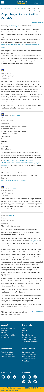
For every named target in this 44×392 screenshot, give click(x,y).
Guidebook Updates (29, 339)
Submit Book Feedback (30, 342)
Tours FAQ (25, 331)
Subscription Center (8, 357)
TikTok (24, 382)
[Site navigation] (2, 2)
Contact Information (8, 328)
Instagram (29, 377)
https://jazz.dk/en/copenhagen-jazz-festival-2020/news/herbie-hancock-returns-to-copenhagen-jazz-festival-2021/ (21, 162)
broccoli (11, 215)
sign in (36, 11)
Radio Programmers (29, 354)
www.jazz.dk (34, 241)
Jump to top (38, 312)
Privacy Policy (14, 391)
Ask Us (24, 333)
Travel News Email (7, 352)
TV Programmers (28, 352)
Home (3, 8)
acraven (14, 71)
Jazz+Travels (16, 115)
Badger (14, 188)
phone (9, 377)
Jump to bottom (37, 22)
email (3, 377)
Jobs (3, 339)
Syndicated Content (29, 357)
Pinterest (29, 382)
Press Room (26, 361)
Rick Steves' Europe (22, 2)
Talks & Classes (27, 335)
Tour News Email (7, 354)
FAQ (23, 328)
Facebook (24, 377)
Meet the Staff (6, 333)
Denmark (21, 8)
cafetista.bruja (13, 26)
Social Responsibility (8, 335)
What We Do (5, 331)
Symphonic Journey (29, 359)
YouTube (35, 377)
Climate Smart (6, 337)
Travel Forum (11, 8)
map (14, 377)
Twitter (35, 382)
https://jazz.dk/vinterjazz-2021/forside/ (14, 181)
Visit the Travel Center (29, 337)
